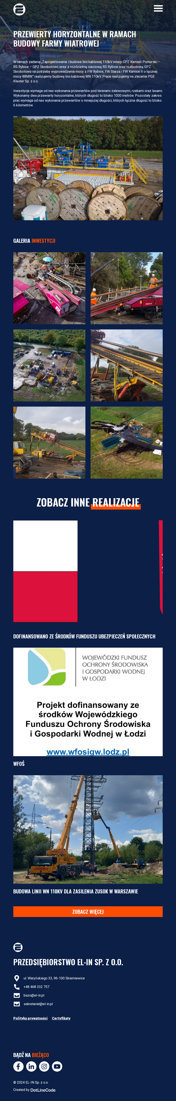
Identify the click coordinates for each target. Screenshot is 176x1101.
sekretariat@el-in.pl (38, 1004)
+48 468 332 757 (36, 987)
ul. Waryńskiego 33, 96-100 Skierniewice (54, 978)
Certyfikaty (61, 1018)
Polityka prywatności (30, 1018)
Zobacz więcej (88, 911)
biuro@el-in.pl (34, 995)
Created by (21, 1090)
